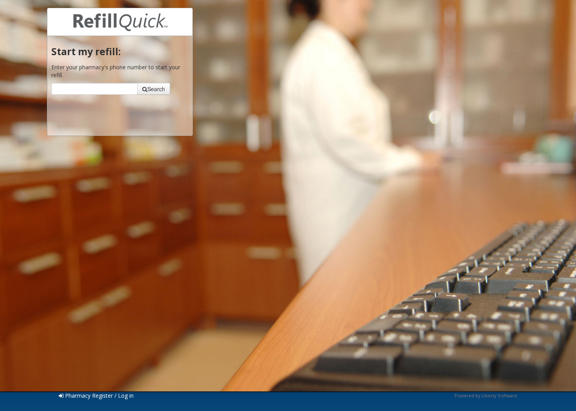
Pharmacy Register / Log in (98, 395)
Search (156, 89)
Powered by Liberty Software (486, 395)
